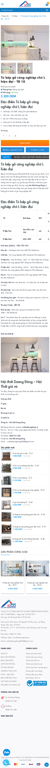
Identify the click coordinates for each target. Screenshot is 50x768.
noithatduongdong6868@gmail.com (19, 641)
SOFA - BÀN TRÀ (7, 674)
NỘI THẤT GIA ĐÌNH (9, 681)
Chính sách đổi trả (33, 660)
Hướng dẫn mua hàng (34, 671)
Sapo (29, 760)
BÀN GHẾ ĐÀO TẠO (9, 678)
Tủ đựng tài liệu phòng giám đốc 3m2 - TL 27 (29, 526)
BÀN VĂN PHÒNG (8, 657)
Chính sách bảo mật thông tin (37, 667)
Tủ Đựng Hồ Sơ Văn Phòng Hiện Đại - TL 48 (28, 539)
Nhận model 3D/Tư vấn (13, 150)
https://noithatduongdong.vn (19, 637)
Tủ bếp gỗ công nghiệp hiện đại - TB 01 (12, 583)
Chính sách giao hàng (34, 657)
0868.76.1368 (38, 150)
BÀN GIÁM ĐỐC (7, 660)
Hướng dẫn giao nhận (34, 674)
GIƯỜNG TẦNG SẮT (9, 671)
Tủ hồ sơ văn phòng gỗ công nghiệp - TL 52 (28, 490)
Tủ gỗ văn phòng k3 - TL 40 (22, 502)
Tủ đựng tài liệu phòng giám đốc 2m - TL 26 (28, 514)
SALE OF (4, 653)
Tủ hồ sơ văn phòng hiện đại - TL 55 (25, 465)
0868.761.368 (11, 701)
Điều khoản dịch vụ (33, 678)
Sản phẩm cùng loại (14, 551)
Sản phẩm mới (8, 447)
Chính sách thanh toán (34, 664)
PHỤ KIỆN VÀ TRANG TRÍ (10, 685)
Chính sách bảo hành (34, 653)
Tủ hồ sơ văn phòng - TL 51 (22, 478)
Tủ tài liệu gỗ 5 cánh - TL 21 (22, 453)
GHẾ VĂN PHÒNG (8, 664)
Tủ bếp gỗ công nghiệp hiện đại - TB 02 (37, 583)
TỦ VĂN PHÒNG (7, 667)
